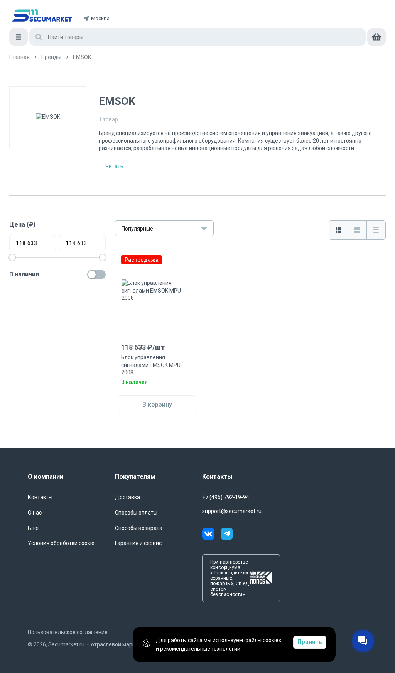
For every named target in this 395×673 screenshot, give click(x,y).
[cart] (376, 37)
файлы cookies (262, 640)
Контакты (40, 497)
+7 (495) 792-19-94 (225, 497)
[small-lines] (375, 230)
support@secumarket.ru (232, 511)
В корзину (157, 404)
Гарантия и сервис (138, 543)
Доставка (127, 497)
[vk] (211, 535)
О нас (35, 513)
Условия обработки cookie (61, 543)
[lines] (357, 230)
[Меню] (18, 37)
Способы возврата (138, 528)
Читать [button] (114, 166)
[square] (338, 230)
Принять (309, 642)
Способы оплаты (136, 513)
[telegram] (227, 535)
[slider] (102, 257)
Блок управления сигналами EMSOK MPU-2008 (151, 364)
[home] (42, 15)
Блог (34, 528)
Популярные (137, 228)
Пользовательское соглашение (68, 632)
